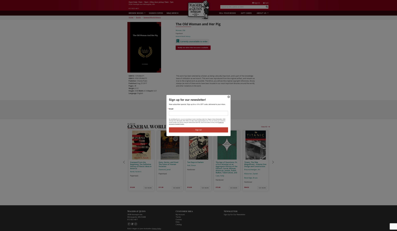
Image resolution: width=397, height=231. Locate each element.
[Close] (228, 97)
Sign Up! (198, 130)
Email (171, 109)
